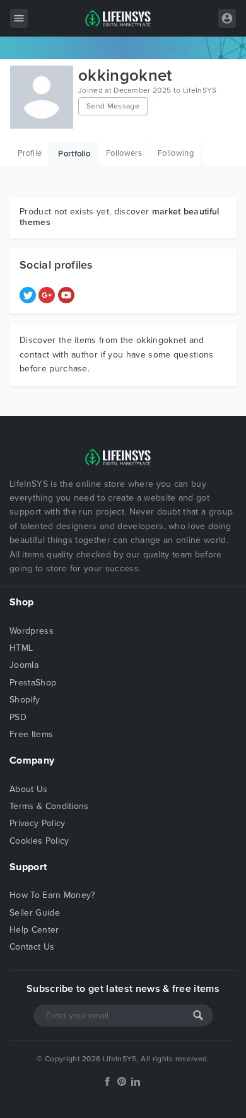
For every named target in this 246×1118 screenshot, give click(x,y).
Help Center (34, 929)
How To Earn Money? (52, 895)
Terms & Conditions (49, 806)
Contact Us (31, 946)
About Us (28, 789)
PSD (17, 717)
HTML (21, 648)
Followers (124, 153)
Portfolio (74, 154)
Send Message (112, 106)
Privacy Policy (37, 823)
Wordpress (31, 631)
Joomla (23, 665)
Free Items (31, 734)
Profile (30, 153)
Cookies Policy (39, 841)
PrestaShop (32, 682)
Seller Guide (34, 912)
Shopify (24, 699)
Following (176, 153)
